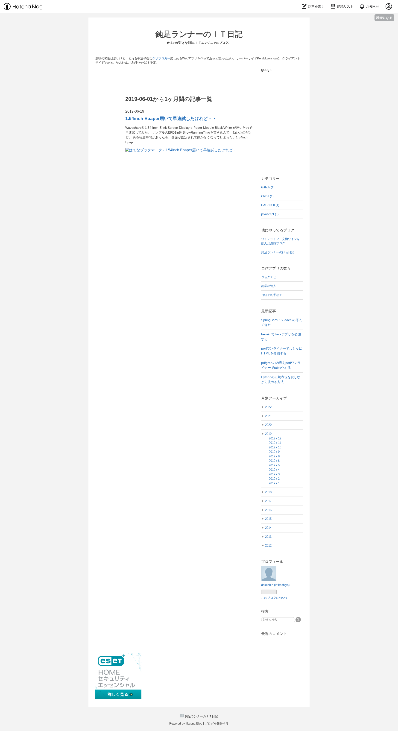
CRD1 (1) (267, 196)
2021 (268, 416)
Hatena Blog (194, 723)
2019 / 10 (275, 447)
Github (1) (267, 187)
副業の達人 (268, 286)
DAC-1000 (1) (270, 205)
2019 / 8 (274, 456)
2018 (268, 492)
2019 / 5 (274, 465)
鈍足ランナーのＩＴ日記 (199, 34)
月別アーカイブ (274, 398)
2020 (268, 425)
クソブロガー (161, 58)
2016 (268, 510)
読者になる (384, 18)
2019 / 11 (275, 442)
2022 (268, 407)
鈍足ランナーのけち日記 (277, 252)
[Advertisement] (284, 97)
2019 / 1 (274, 483)
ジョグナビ (268, 277)
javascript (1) (269, 214)
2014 (268, 527)
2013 (268, 536)
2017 (268, 501)
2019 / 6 (274, 460)
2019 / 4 (274, 469)
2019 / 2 (274, 478)
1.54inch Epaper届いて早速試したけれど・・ (171, 118)
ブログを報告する (217, 723)
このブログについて (274, 597)
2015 (268, 518)
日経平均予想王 (271, 295)
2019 (268, 434)
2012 (268, 545)
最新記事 (268, 311)
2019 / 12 (275, 438)
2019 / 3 (274, 474)
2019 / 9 (274, 451)
